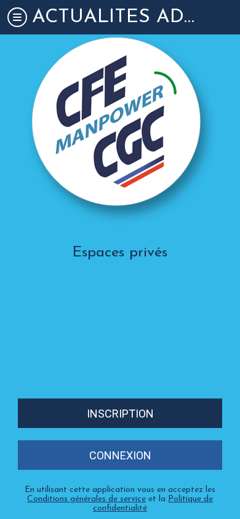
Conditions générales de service (86, 499)
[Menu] (17, 17)
